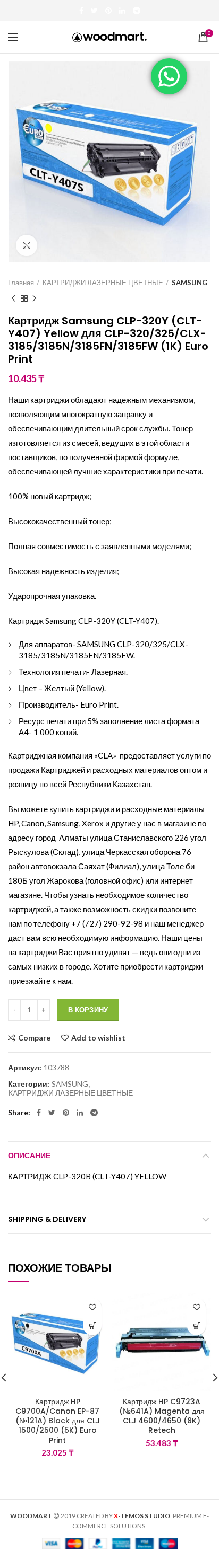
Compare (34, 1038)
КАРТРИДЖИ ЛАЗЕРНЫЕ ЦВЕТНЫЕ (103, 282)
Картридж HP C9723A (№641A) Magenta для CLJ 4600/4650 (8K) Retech (162, 1416)
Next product (34, 298)
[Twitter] (94, 10)
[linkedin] (122, 10)
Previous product (13, 298)
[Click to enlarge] (26, 245)
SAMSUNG (189, 282)
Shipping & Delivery (47, 1219)
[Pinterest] (108, 10)
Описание (29, 1155)
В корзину (88, 1010)
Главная (21, 282)
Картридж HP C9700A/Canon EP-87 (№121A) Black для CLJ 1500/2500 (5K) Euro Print (57, 1421)
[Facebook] (81, 10)
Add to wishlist (98, 1038)
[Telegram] (136, 10)
